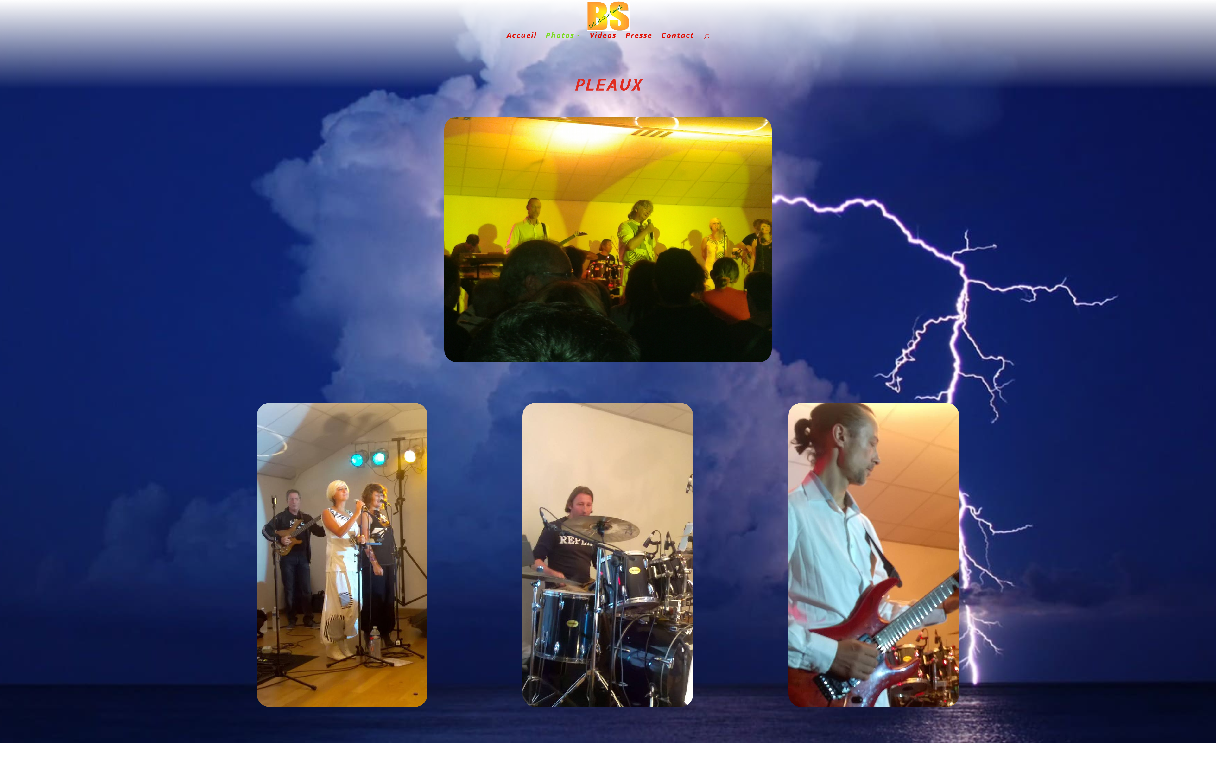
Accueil (522, 36)
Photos (560, 36)
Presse (638, 36)
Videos (603, 36)
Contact (677, 36)
